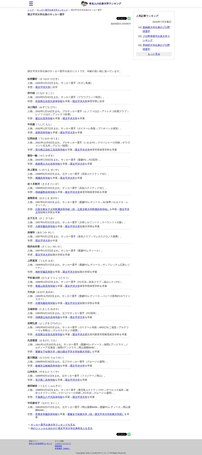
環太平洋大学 (42, 87)
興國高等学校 (42, 178)
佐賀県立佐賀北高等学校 (49, 101)
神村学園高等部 (44, 272)
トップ (30, 10)
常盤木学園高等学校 (46, 414)
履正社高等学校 (44, 118)
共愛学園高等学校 (45, 303)
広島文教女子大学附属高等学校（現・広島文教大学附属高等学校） (72, 209)
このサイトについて (63, 444)
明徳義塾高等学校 (45, 192)
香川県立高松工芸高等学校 (50, 149)
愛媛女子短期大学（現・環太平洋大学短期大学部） (95, 414)
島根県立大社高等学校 (47, 164)
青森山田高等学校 (45, 286)
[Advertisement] (79, 47)
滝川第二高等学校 (45, 380)
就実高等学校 (42, 132)
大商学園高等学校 (45, 226)
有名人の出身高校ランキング (40, 444)
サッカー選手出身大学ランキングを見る (53, 424)
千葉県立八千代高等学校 (49, 397)
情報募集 (58, 446)
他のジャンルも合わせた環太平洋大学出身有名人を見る (61, 428)
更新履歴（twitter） (62, 448)
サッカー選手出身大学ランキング (52, 10)
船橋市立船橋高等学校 (47, 365)
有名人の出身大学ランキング (105, 3)
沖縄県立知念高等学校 (47, 317)
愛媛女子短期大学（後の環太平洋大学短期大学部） (63, 351)
